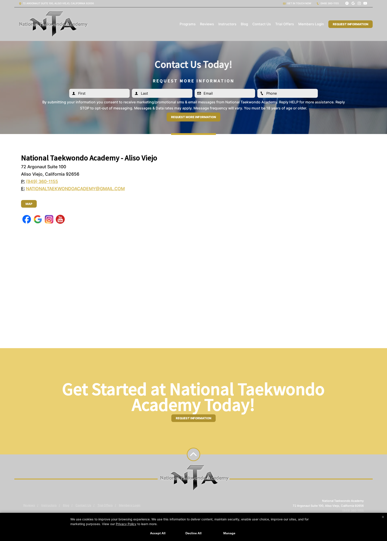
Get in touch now (298, 3)
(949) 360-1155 (329, 3)
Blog (244, 24)
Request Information (350, 24)
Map (29, 204)
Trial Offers (284, 24)
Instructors (227, 24)
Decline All (193, 533)
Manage (229, 533)
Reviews (207, 24)
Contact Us (261, 24)
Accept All (158, 533)
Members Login (311, 24)
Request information (193, 418)
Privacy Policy (126, 524)
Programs (188, 24)
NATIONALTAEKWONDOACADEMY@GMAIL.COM (75, 188)
